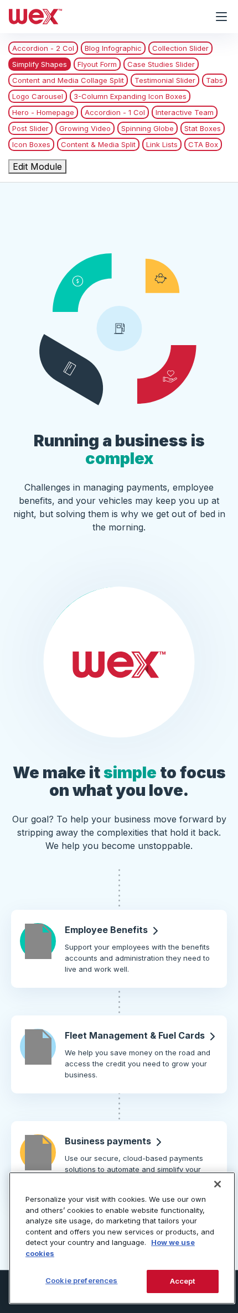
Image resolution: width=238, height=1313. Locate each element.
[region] (122, 1238)
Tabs (214, 80)
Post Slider (30, 128)
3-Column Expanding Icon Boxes (130, 96)
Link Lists (162, 144)
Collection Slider (180, 48)
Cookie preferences (81, 1280)
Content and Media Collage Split (68, 80)
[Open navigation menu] (221, 16)
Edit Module (37, 166)
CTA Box (203, 144)
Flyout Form (97, 64)
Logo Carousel (37, 96)
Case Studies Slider (161, 64)
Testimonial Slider (164, 80)
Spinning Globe (147, 128)
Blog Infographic (113, 48)
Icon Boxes (31, 144)
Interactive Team (185, 112)
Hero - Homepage (43, 112)
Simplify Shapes (39, 64)
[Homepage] (102, 16)
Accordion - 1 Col (115, 112)
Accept (182, 1280)
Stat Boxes (202, 128)
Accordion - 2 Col (43, 48)
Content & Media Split (98, 144)
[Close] (217, 1184)
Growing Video (85, 128)
